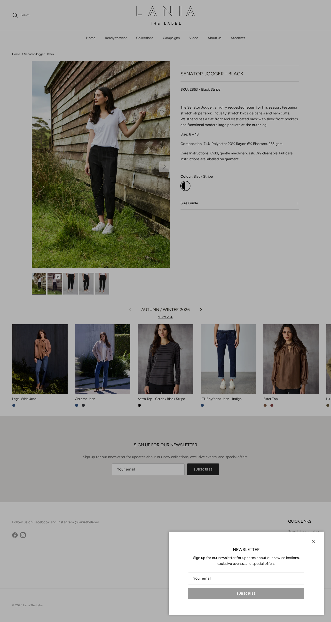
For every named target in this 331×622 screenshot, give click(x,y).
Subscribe (246, 593)
